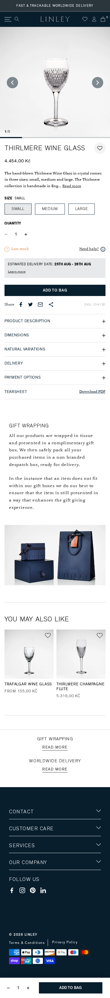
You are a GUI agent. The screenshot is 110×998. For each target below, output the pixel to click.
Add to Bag (55, 290)
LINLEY (31, 934)
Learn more (17, 271)
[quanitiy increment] (25, 234)
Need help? (89, 249)
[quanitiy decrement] (7, 234)
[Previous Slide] (12, 82)
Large (81, 209)
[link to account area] (93, 19)
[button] (99, 148)
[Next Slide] (97, 82)
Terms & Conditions (27, 942)
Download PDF (92, 392)
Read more (71, 186)
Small (18, 209)
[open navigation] (7, 19)
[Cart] (102, 19)
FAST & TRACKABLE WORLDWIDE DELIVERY (55, 5)
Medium (50, 209)
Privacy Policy (65, 942)
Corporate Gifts (25, 895)
